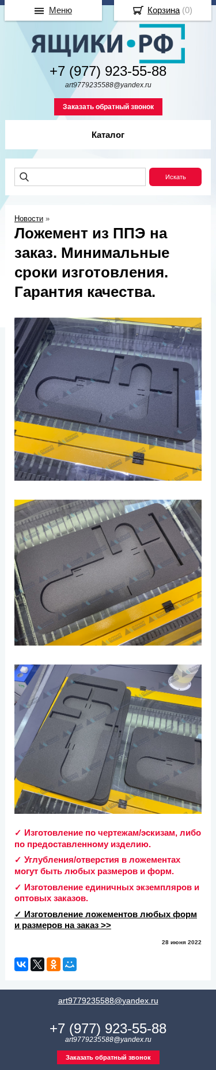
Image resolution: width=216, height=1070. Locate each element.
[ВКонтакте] (21, 964)
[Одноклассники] (53, 964)
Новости (28, 218)
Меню (60, 10)
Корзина (163, 10)
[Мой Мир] (70, 964)
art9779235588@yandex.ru (108, 1000)
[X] (37, 964)
